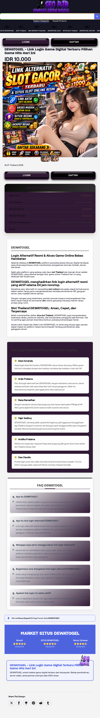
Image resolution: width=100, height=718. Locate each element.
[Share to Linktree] (26, 703)
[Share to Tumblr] (48, 703)
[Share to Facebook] (19, 703)
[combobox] (47, 16)
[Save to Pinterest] (33, 703)
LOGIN (26, 42)
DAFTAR (74, 42)
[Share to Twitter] (11, 703)
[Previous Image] (5, 110)
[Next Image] (95, 110)
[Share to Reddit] (41, 703)
